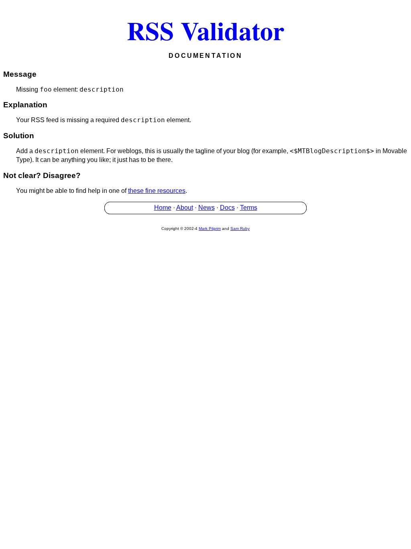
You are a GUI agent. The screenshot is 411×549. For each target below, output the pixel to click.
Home (162, 207)
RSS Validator (205, 30)
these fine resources (156, 190)
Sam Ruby (240, 228)
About (184, 207)
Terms (248, 207)
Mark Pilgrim (210, 228)
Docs (227, 207)
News (206, 207)
